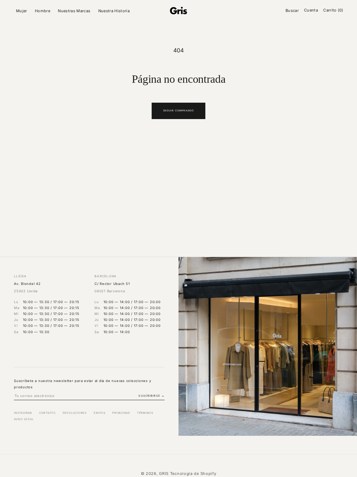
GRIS (164, 473)
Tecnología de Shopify (193, 473)
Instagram (23, 412)
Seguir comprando (178, 110)
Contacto (47, 412)
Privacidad (121, 412)
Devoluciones (75, 412)
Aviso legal (23, 419)
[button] (22, 11)
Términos (145, 412)
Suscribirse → (151, 395)
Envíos (100, 412)
